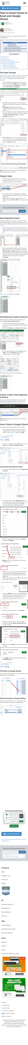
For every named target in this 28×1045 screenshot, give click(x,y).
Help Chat (4, 916)
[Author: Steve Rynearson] (2, 30)
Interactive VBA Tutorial (8, 929)
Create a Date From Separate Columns (10, 62)
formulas (15, 701)
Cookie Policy (6, 1008)
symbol (23, 596)
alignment (12, 432)
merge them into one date (16, 403)
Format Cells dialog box (17, 137)
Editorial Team (8, 24)
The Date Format (5, 56)
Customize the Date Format (9, 65)
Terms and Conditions (8, 1011)
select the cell (15, 229)
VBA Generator (5, 908)
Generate (22, 211)
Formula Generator (7, 904)
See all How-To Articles (11, 8)
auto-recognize (4, 78)
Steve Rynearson (9, 30)
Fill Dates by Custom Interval (8, 61)
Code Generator (6, 925)
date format (23, 75)
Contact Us (4, 879)
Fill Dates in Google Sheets (8, 66)
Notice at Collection (6, 1016)
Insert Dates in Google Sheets (8, 63)
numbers (4, 75)
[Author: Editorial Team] (2, 24)
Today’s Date (4, 58)
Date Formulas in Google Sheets (10, 67)
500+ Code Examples (7, 933)
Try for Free (14, 826)
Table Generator (6, 912)
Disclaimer (4, 1002)
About (3, 872)
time (16, 75)
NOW (11, 180)
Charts (3, 950)
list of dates (5, 294)
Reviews (3, 883)
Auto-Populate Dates (6, 59)
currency (10, 75)
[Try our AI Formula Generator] (14, 818)
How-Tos (3, 946)
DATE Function (3, 403)
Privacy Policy (6, 1005)
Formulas (4, 942)
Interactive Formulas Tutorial (10, 953)
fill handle (9, 230)
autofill (2, 225)
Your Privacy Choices (9, 1013)
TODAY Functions (20, 180)
